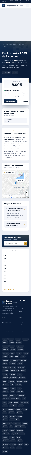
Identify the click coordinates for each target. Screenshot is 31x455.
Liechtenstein (24, 402)
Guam (4, 381)
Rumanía (12, 437)
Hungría (13, 388)
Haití (12, 384)
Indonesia (5, 391)
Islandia (5, 395)
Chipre (22, 356)
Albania (18, 339)
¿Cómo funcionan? (6, 320)
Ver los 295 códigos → (9, 289)
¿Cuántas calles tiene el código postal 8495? (13, 224)
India (19, 388)
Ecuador (20, 363)
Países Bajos (17, 423)
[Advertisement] (15, 25)
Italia (24, 398)
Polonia (5, 430)
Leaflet (13, 197)
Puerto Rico (20, 430)
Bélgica (13, 349)
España (5, 339)
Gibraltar (5, 377)
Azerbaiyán (20, 346)
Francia (19, 374)
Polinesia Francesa (20, 426)
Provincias (21, 306)
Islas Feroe (21, 395)
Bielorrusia (6, 353)
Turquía (12, 448)
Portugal (12, 430)
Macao (21, 405)
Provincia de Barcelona (11, 44)
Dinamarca (12, 363)
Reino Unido (6, 434)
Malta (4, 412)
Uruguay (5, 451)
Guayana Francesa (22, 381)
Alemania (25, 339)
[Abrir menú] (27, 5)
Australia (5, 346)
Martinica (19, 412)
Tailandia (5, 448)
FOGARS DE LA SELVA (9, 120)
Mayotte (5, 416)
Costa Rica (23, 360)
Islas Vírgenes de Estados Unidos (11, 398)
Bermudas (20, 349)
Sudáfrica (13, 444)
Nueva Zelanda (7, 423)
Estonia (23, 370)
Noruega (5, 419)
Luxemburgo (13, 405)
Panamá (5, 426)
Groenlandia (13, 377)
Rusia (18, 437)
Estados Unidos (15, 370)
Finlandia (12, 374)
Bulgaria (19, 353)
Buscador (21, 308)
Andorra (5, 342)
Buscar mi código (6, 322)
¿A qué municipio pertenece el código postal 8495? (14, 209)
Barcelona (21, 44)
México (20, 311)
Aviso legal (21, 320)
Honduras (18, 384)
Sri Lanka (5, 444)
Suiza (26, 444)
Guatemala (11, 381)
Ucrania (19, 448)
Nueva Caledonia (14, 419)
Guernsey (5, 384)
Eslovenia (5, 370)
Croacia (5, 363)
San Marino (6, 440)
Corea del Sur (14, 360)
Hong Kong (5, 388)
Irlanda (12, 391)
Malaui (25, 409)
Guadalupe (22, 377)
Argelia (12, 342)
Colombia (5, 360)
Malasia (18, 409)
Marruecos (11, 412)
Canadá (26, 353)
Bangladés (5, 349)
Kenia (10, 402)
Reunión (5, 437)
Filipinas (5, 374)
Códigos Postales (13, 6)
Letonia (16, 402)
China (16, 356)
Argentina (18, 342)
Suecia (20, 444)
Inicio (3, 44)
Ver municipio (24, 101)
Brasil (12, 353)
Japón (4, 402)
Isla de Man (20, 391)
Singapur (20, 440)
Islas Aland (12, 395)
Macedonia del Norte (8, 409)
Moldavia (12, 416)
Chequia (5, 356)
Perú (11, 426)
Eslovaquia (21, 367)
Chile (11, 356)
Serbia (13, 440)
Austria (12, 346)
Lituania (5, 405)
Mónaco (19, 416)
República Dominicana (18, 434)
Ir (25, 243)
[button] (16, 182)
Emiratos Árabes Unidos (9, 367)
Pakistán (25, 423)
